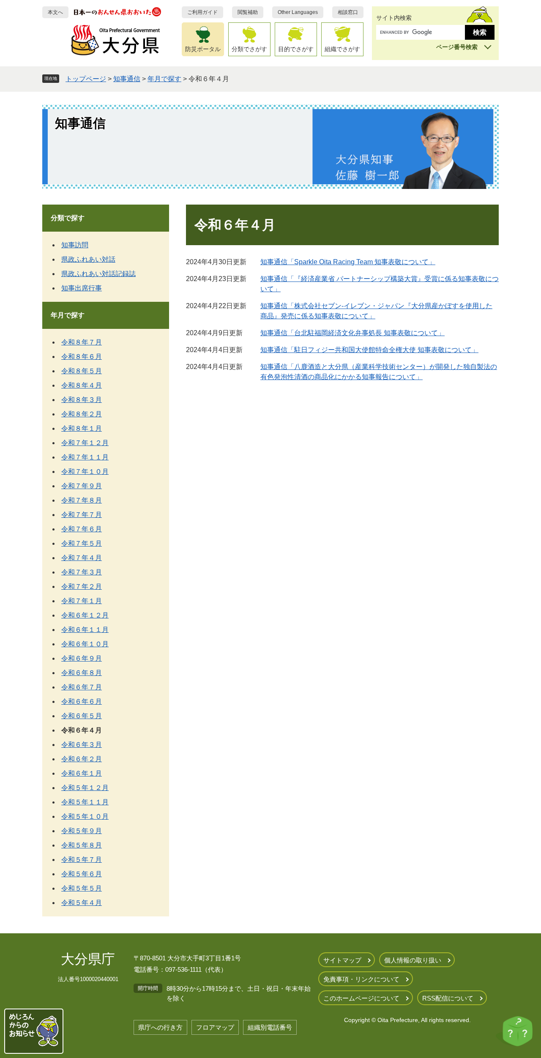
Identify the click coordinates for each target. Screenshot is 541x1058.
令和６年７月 (81, 687)
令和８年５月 (81, 371)
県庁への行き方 (160, 1027)
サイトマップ (342, 960)
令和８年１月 (81, 428)
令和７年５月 (81, 543)
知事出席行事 (81, 288)
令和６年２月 (81, 759)
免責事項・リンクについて (361, 979)
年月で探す (164, 78)
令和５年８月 (81, 845)
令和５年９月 (81, 830)
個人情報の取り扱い (412, 960)
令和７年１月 (81, 600)
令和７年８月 (81, 500)
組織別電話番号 (270, 1027)
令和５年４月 (81, 902)
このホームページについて (361, 998)
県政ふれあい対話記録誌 (98, 273)
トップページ (86, 78)
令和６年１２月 (85, 615)
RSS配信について (447, 998)
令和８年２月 (81, 414)
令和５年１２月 (85, 787)
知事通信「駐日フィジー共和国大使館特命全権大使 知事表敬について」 (369, 349)
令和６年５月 (81, 715)
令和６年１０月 (85, 644)
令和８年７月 (81, 342)
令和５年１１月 (85, 802)
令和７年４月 (81, 557)
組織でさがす (342, 49)
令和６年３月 (81, 744)
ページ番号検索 (457, 47)
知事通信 (126, 78)
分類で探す (68, 217)
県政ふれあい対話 (88, 259)
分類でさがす (249, 49)
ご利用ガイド (202, 12)
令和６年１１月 (85, 629)
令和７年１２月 (85, 442)
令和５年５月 (81, 888)
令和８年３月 (81, 399)
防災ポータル (203, 49)
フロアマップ (215, 1027)
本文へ (55, 12)
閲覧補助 (248, 12)
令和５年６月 (81, 874)
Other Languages (298, 12)
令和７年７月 (81, 514)
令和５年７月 (81, 859)
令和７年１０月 (85, 471)
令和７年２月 (81, 586)
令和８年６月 (81, 356)
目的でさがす (296, 49)
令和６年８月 (81, 672)
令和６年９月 (81, 658)
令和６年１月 (81, 773)
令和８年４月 (81, 385)
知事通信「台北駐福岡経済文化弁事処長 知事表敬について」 (352, 332)
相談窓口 (348, 12)
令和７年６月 (81, 529)
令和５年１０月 (85, 816)
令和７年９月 (81, 485)
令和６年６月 (81, 701)
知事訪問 (74, 245)
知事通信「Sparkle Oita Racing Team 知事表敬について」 (347, 261)
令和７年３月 (81, 572)
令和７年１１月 (85, 457)
